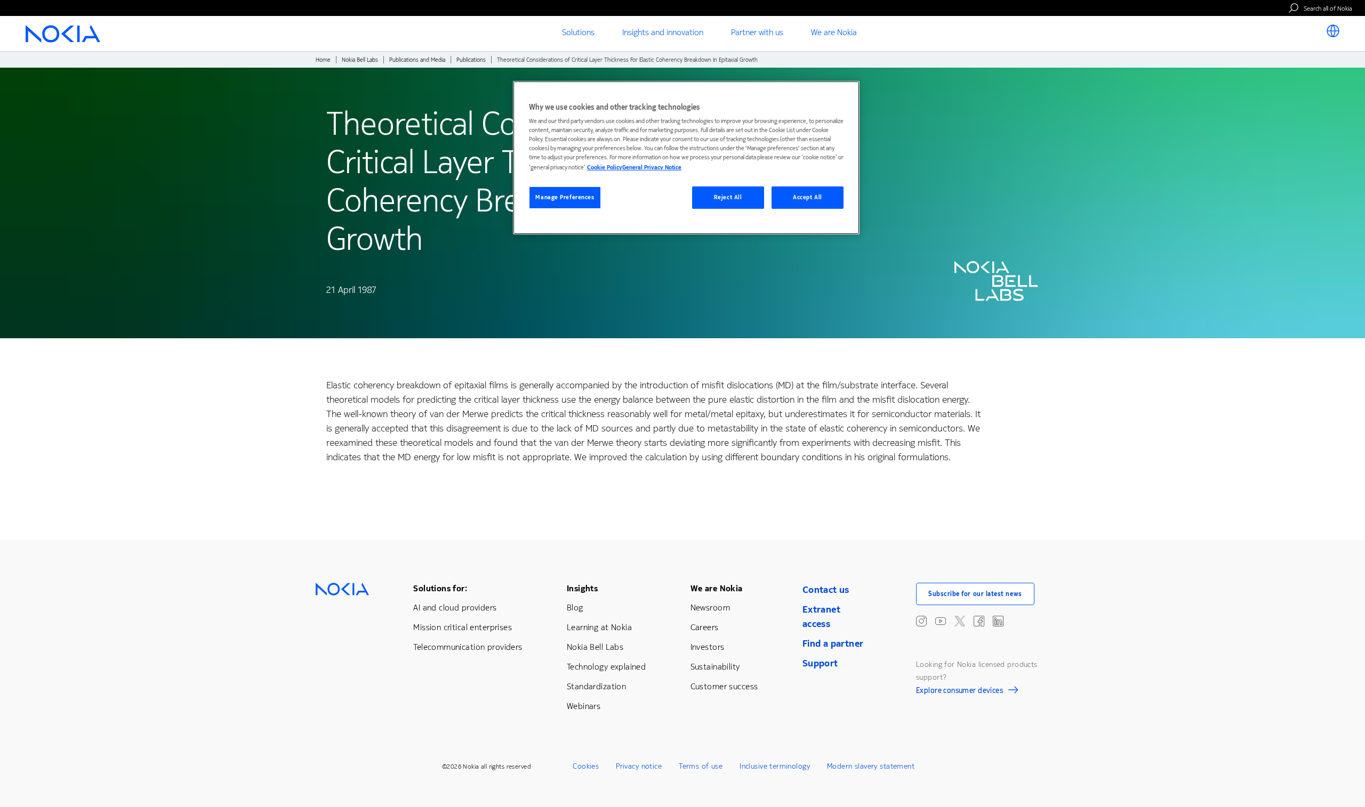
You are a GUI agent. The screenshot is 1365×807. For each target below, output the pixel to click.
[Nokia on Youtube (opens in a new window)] (940, 621)
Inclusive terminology (775, 766)
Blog (575, 607)
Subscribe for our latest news (975, 594)
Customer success (724, 686)
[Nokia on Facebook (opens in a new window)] (979, 621)
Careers (704, 627)
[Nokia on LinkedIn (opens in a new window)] (998, 621)
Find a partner (833, 643)
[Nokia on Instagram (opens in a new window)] (921, 621)
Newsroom (710, 607)
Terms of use (700, 766)
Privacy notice (639, 766)
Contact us (825, 589)
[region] (686, 158)
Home (323, 59)
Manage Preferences (564, 197)
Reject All (728, 197)
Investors (707, 647)
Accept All (807, 197)
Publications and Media (417, 59)
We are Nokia (716, 588)
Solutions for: (440, 588)
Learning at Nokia (599, 627)
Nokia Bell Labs (360, 59)
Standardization (596, 686)
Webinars (583, 706)
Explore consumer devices (959, 692)
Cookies (586, 766)
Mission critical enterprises (462, 627)
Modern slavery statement (870, 766)
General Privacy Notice (651, 168)
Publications (471, 59)
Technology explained (606, 667)
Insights (582, 588)
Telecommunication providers (467, 647)
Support (820, 663)
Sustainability (715, 667)
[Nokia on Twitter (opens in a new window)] (959, 621)
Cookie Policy (604, 168)
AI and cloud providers (454, 607)
